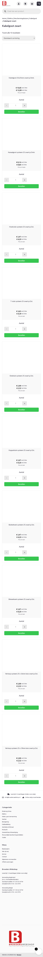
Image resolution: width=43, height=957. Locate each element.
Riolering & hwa (6, 811)
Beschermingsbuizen (21, 18)
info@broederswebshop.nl (12, 797)
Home (4, 18)
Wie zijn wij (5, 851)
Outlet (4, 837)
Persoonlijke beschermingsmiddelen (12, 835)
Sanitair (4, 819)
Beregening (5, 821)
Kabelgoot (33, 18)
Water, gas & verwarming (9, 816)
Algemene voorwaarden (9, 859)
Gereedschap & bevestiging (10, 832)
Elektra (10, 18)
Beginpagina (5, 848)
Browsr (19, 954)
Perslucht (5, 829)
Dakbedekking (6, 824)
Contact (4, 856)
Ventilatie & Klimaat (8, 827)
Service (4, 854)
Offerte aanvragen (7, 862)
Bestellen (21, 112)
